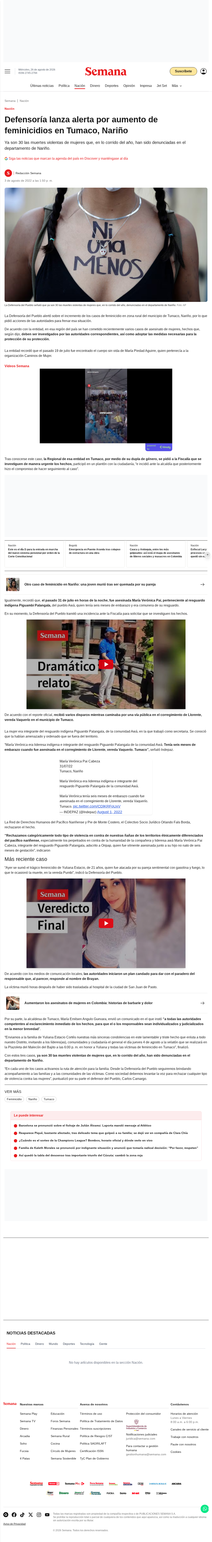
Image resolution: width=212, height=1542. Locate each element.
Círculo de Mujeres (63, 1451)
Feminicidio (14, 1099)
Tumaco (49, 1099)
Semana (10, 100)
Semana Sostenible (63, 1458)
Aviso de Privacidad (18, 1524)
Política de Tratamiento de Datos (101, 1421)
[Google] (5, 1514)
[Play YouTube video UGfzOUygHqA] (106, 923)
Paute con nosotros (183, 1444)
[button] (106, 664)
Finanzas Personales (64, 1428)
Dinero (24, 1428)
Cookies (176, 1451)
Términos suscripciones (95, 1428)
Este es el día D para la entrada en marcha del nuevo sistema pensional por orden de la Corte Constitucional (34, 553)
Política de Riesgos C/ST (96, 1436)
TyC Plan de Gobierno (94, 1458)
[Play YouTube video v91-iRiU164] (106, 664)
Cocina (55, 1443)
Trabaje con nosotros (184, 1437)
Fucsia (24, 1451)
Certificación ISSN (92, 1451)
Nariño (32, 1099)
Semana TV (27, 1421)
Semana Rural (60, 1436)
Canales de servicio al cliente (190, 1429)
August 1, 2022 (109, 812)
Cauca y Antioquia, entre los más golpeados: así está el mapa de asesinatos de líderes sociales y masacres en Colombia (156, 553)
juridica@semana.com (140, 1438)
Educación (57, 1413)
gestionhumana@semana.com (146, 1454)
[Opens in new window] (14, 1514)
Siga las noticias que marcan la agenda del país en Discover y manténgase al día (68, 158)
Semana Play (28, 1413)
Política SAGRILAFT (93, 1443)
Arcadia (25, 1436)
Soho (23, 1443)
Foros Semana (60, 1421)
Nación (24, 100)
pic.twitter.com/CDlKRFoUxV (96, 806)
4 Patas (25, 1458)
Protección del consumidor (143, 1413)
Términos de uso (91, 1413)
